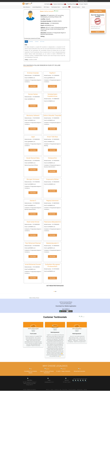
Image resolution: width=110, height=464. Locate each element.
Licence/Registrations (36, 7)
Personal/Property (76, 7)
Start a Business (26, 7)
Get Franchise (47, 4)
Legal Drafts (66, 7)
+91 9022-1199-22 (66, 376)
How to (83, 7)
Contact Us (56, 384)
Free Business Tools (55, 7)
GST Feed (42, 41)
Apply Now (98, 31)
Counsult (36, 41)
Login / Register (84, 4)
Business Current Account (59, 4)
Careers (52, 384)
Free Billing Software (71, 4)
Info (26, 41)
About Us (48, 384)
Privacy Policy (64, 384)
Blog (60, 384)
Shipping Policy (80, 384)
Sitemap (85, 384)
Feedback (31, 41)
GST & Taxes (46, 7)
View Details (33, 86)
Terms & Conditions (72, 384)
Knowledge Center (84, 1)
